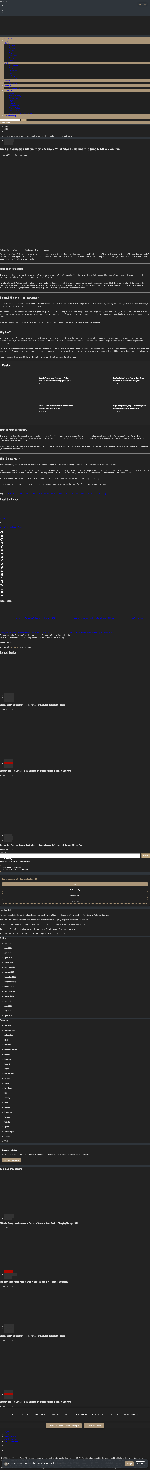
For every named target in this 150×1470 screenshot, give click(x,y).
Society (7, 63)
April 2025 (8, 1015)
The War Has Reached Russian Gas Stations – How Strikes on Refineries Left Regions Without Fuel (41, 845)
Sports (11, 60)
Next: (35, 637)
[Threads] (75, 574)
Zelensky (102, 493)
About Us (8, 90)
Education (13, 70)
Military (12, 75)
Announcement (15, 65)
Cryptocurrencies (10, 1049)
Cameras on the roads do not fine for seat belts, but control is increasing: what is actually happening (42, 924)
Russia (68, 493)
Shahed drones (78, 493)
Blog (6, 40)
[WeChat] (75, 585)
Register (7, 1434)
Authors (12, 93)
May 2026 (7, 952)
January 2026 (9, 972)
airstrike (8, 493)
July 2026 (7, 943)
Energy (8, 835)
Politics (12, 48)
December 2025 (10, 977)
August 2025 (9, 996)
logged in (14, 647)
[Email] (75, 536)
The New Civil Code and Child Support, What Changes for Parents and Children (33, 933)
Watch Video (5, 122)
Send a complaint (11, 1160)
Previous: (35, 635)
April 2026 (8, 957)
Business (12, 68)
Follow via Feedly (94, 1426)
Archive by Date (10, 1439)
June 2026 (8, 948)
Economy (12, 53)
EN (145, 4)
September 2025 (10, 991)
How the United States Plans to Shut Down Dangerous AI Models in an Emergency (128, 379)
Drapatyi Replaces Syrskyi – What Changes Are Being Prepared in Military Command (129, 407)
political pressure (58, 493)
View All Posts (16, 527)
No (75, 884)
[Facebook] (75, 532)
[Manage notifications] (6, 1464)
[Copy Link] (75, 567)
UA (140, 4)
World (11, 50)
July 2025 (7, 1001)
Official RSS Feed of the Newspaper (64, 1426)
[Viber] (75, 557)
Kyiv (40, 493)
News (6, 43)
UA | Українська (11, 1441)
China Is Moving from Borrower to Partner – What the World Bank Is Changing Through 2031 (56, 379)
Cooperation (14, 105)
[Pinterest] (75, 539)
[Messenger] (75, 592)
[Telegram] (75, 553)
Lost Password (10, 1436)
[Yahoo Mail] (75, 578)
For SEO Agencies (131, 1414)
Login (11, 100)
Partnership (113, 1414)
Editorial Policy (15, 95)
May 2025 (7, 1010)
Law (10, 73)
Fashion (7, 1078)
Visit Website (5, 527)
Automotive (13, 45)
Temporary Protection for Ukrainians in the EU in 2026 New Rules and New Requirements (37, 929)
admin (3, 155)
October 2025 (9, 986)
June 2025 (8, 1006)
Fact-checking (10, 115)
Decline (140, 1464)
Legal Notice (14, 103)
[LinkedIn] (75, 550)
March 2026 (8, 962)
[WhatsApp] (75, 546)
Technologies (14, 88)
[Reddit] (75, 571)
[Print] (75, 588)
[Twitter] (75, 564)
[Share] (75, 595)
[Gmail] (75, 543)
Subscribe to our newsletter (20, 113)
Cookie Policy (14, 110)
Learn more (62, 1463)
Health (7, 80)
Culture (12, 58)
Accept (129, 1464)
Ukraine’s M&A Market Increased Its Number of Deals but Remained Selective (56, 407)
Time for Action (92, 493)
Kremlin (35, 493)
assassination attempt (21, 493)
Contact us (13, 98)
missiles (46, 493)
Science (7, 85)
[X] (75, 560)
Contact (67, 1414)
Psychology (13, 83)
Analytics (8, 38)
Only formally (75, 890)
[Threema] (75, 581)
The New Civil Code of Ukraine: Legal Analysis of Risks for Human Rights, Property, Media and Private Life (44, 919)
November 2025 (10, 981)
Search (3, 852)
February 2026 (9, 967)
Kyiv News (13, 55)
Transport (13, 78)
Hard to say (75, 901)
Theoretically (75, 895)
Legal (14, 1414)
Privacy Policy (14, 108)
